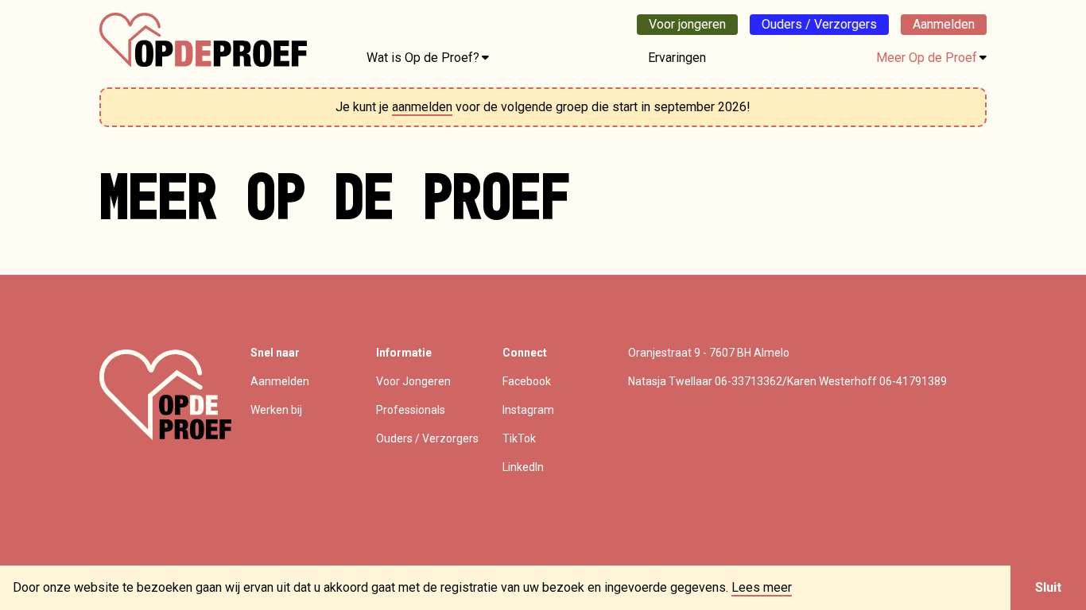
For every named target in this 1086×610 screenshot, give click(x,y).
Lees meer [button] (761, 588)
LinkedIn (523, 467)
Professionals (410, 409)
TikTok (519, 438)
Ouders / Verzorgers (819, 24)
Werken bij (276, 409)
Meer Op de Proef (926, 57)
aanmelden (422, 106)
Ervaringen (677, 57)
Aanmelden (944, 24)
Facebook (526, 381)
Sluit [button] (1048, 587)
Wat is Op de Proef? (423, 57)
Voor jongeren (687, 24)
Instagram (528, 409)
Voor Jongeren (413, 381)
